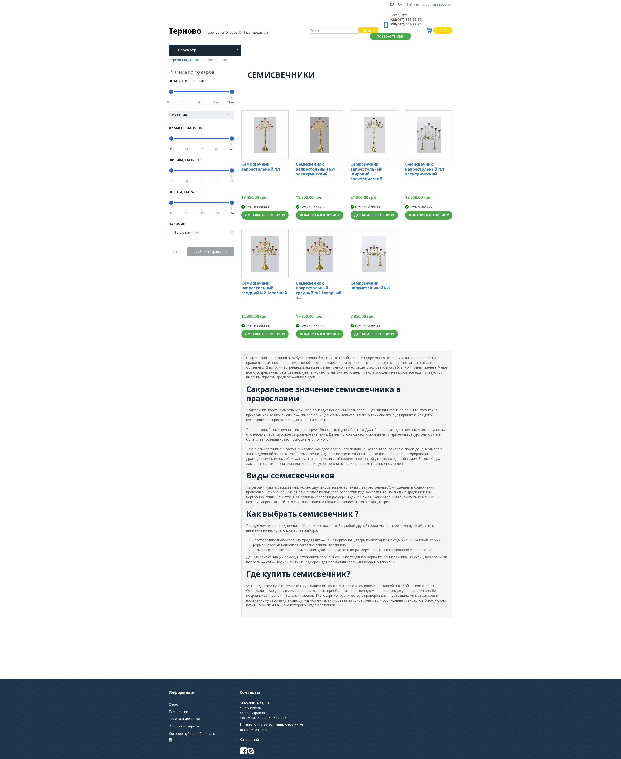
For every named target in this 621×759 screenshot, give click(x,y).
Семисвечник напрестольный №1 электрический (424, 169)
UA (400, 4)
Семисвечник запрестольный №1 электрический (315, 169)
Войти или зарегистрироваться (429, 4)
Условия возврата (184, 726)
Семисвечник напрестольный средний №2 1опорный (264, 288)
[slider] (171, 92)
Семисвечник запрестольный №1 (260, 167)
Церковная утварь (184, 59)
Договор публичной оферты (192, 733)
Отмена (178, 251)
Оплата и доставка (184, 719)
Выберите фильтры (211, 251)
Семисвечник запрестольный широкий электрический (367, 171)
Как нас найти (251, 739)
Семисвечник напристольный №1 (370, 286)
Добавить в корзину (265, 215)
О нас (173, 704)
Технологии (178, 711)
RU (392, 4)
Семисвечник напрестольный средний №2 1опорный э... (319, 290)
